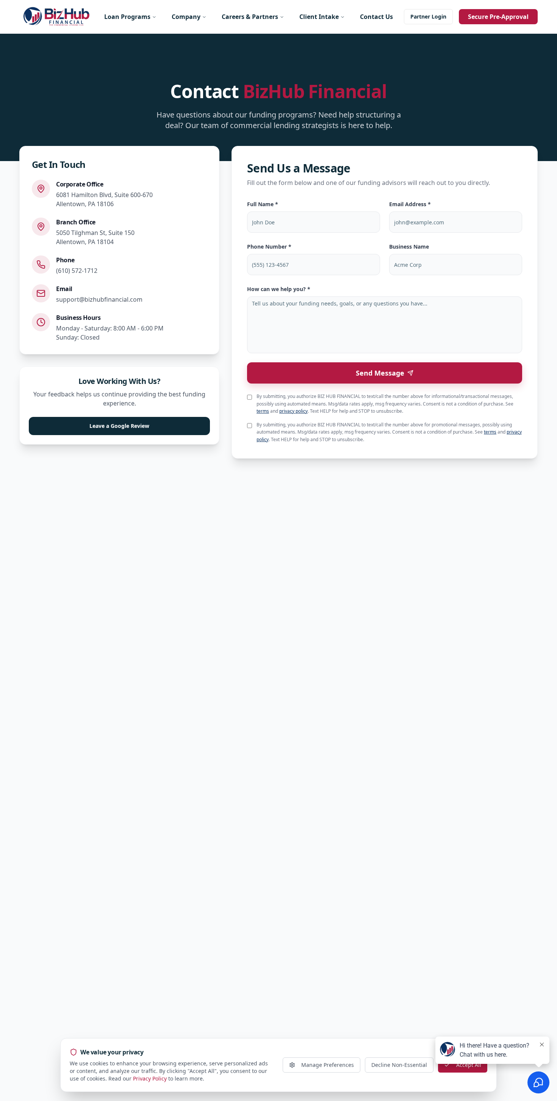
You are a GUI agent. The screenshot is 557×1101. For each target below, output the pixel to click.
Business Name (409, 246)
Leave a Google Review (119, 425)
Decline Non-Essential (399, 1064)
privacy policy (293, 411)
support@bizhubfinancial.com (99, 299)
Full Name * (262, 204)
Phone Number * (269, 246)
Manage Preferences (327, 1064)
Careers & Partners (250, 17)
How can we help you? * (278, 289)
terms (263, 411)
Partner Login (428, 16)
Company (186, 17)
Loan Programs (127, 17)
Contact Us (376, 17)
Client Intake (319, 17)
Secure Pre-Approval (498, 17)
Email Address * (410, 204)
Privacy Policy (150, 1078)
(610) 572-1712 (76, 270)
